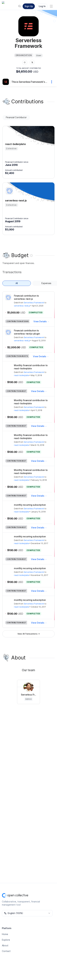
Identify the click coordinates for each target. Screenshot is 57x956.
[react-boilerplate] (9, 134)
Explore (6, 939)
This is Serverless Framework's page (29, 81)
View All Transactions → (28, 633)
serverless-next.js (22, 306)
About (5, 945)
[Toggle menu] (51, 6)
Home (5, 934)
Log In (42, 6)
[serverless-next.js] (9, 191)
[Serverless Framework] (6, 82)
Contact (6, 951)
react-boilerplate (21, 375)
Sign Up (29, 6)
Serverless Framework (34, 302)
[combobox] (27, 913)
